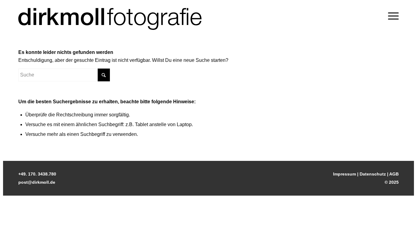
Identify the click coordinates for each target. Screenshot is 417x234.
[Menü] (393, 16)
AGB (394, 174)
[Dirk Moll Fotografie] (109, 19)
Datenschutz (373, 174)
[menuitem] (393, 16)
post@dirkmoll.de (36, 182)
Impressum (344, 174)
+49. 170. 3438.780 (37, 174)
